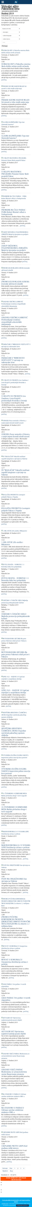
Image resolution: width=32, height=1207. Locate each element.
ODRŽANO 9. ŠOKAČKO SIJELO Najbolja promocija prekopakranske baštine (15, 616)
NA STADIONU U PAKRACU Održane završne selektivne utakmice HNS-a (12, 1110)
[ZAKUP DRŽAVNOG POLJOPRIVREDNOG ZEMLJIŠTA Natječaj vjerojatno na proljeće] (16, 233)
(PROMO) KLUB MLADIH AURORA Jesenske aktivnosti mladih (15, 282)
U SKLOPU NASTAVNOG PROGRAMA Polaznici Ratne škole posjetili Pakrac (15, 174)
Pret (11, 1168)
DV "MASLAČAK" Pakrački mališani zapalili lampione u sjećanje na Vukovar (15, 472)
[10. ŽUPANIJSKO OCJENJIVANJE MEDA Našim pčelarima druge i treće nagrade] (16, 794)
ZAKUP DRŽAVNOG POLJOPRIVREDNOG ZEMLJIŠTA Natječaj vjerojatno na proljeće (14, 248)
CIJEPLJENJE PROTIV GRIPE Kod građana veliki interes (14, 1147)
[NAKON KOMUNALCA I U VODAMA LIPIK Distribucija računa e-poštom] (16, 832)
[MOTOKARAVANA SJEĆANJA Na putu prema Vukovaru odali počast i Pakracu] (16, 639)
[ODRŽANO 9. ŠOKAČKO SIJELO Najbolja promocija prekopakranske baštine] (16, 601)
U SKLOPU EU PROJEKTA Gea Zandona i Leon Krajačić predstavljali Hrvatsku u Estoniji (14, 398)
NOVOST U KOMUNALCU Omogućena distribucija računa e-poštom (14, 961)
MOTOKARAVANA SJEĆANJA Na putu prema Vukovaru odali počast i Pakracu (15, 654)
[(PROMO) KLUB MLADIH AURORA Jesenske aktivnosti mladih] (16, 269)
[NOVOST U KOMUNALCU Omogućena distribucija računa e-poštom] (16, 947)
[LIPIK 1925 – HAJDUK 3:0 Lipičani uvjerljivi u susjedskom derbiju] (16, 677)
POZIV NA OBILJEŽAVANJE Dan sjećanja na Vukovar (14, 879)
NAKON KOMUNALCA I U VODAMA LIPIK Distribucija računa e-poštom (15, 846)
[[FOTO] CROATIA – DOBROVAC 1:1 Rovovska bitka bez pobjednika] (16, 565)
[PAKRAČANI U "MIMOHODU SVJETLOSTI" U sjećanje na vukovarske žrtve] (16, 345)
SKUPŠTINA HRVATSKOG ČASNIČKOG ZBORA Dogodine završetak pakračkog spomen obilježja (13, 732)
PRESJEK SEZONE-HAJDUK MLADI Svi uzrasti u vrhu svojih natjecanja (15, 101)
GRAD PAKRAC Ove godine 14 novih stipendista (15, 998)
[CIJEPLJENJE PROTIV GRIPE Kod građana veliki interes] (16, 1133)
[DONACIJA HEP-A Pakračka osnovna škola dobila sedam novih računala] (16, 51)
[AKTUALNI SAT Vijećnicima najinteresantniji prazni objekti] (16, 1019)
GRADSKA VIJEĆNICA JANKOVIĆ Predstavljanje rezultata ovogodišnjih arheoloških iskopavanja (14, 321)
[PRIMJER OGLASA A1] (16, 1178)
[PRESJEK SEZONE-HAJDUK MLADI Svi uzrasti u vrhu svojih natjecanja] (16, 87)
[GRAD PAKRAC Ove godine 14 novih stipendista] (16, 985)
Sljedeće (5, 1171)
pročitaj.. (4, 80)
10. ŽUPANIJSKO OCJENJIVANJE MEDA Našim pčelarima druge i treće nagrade (14, 809)
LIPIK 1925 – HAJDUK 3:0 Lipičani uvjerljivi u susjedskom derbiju (15, 691)
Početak (5, 1168)
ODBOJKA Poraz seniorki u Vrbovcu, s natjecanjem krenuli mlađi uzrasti (15, 435)
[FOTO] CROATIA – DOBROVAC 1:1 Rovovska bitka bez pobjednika (15, 579)
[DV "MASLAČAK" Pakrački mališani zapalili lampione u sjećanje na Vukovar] (16, 457)
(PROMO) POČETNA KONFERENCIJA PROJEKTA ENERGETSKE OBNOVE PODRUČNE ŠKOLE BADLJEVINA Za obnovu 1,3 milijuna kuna (15, 921)
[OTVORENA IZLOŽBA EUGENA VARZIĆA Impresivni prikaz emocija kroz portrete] (16, 756)
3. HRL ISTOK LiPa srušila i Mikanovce (12, 543)
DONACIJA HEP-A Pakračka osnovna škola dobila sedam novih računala (15, 65)
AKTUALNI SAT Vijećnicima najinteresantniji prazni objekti (13, 1032)
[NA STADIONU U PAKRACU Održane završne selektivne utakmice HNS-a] (16, 1095)
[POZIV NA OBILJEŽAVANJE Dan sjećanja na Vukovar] (16, 866)
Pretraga (4, 46)
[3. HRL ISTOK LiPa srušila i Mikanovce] (14, 531)
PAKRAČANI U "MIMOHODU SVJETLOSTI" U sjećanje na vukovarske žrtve (13, 360)
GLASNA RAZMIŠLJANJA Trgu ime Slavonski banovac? (15, 136)
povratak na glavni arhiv (10, 11)
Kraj (11, 1171)
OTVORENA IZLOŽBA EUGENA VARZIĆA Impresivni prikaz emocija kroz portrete (15, 771)
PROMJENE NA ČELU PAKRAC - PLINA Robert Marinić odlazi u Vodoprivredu (14, 212)
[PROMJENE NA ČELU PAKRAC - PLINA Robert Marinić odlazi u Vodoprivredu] (16, 197)
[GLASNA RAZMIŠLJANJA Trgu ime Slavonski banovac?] (16, 123)
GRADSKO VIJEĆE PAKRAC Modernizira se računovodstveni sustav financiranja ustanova (14, 1071)
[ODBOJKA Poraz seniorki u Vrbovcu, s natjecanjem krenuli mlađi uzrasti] (16, 421)
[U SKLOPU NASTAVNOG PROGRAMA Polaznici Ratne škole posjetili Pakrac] (16, 159)
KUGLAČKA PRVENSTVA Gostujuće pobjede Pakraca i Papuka (15, 509)
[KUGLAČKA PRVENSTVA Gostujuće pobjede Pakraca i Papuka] (16, 495)
